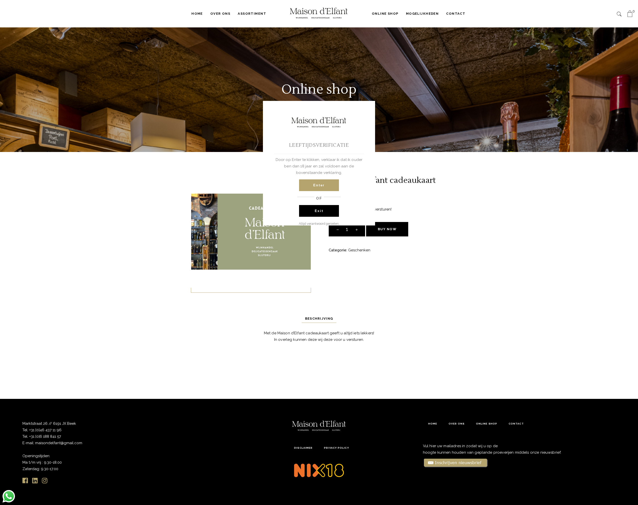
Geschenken (359, 250)
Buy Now (387, 229)
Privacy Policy (336, 447)
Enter (319, 185)
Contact (516, 423)
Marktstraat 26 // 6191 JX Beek (49, 423)
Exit (319, 211)
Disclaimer (303, 447)
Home (432, 423)
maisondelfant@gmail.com (58, 443)
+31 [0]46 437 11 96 (45, 430)
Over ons (457, 423)
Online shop (486, 423)
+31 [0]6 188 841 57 (45, 436)
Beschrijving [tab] (319, 318)
